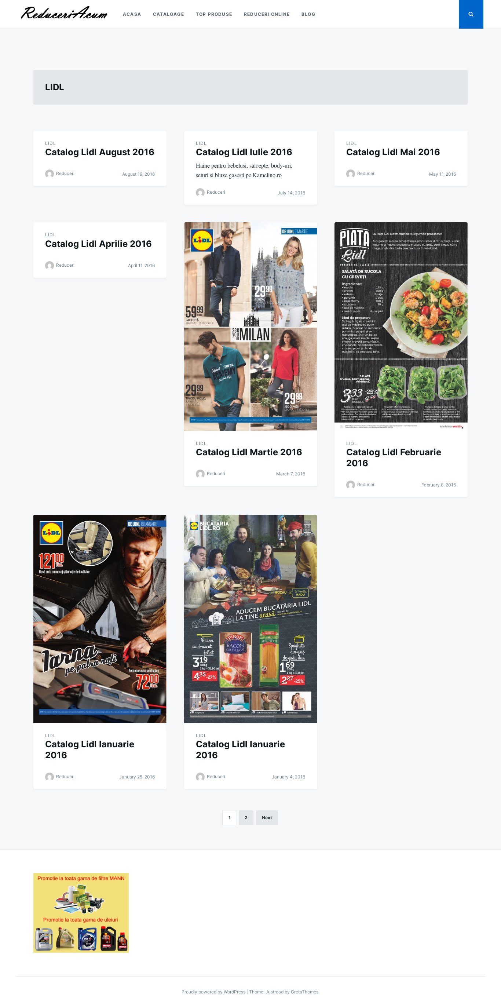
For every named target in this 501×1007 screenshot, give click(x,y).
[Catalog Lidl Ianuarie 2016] (100, 619)
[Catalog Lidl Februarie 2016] (401, 326)
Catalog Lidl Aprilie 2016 (98, 243)
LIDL (50, 143)
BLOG (308, 14)
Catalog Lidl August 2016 (99, 152)
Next (267, 817)
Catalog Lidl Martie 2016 (249, 452)
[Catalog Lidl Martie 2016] (250, 326)
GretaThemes (304, 992)
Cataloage (168, 14)
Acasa (132, 14)
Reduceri (65, 173)
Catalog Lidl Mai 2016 (393, 152)
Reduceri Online (267, 14)
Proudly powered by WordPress (214, 992)
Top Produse (214, 14)
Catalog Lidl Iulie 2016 (244, 152)
